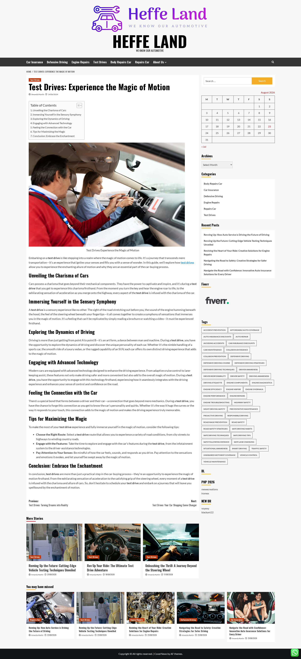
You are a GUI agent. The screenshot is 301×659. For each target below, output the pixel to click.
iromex (205, 493)
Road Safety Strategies (215, 429)
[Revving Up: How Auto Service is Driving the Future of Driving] (50, 608)
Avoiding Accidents (213, 343)
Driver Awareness (248, 370)
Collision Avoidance (237, 350)
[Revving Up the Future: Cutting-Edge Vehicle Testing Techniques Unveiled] (54, 542)
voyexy (205, 508)
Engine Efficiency (212, 389)
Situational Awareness (215, 448)
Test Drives (100, 62)
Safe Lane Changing (244, 442)
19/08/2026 (110, 574)
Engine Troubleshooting (216, 402)
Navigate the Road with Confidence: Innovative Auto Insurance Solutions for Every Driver (237, 272)
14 (249, 119)
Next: (174, 503)
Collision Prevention (214, 356)
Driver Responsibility (214, 376)
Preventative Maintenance (244, 409)
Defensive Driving (57, 62)
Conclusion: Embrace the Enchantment (54, 135)
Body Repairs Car (121, 62)
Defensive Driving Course (216, 363)
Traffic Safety (259, 448)
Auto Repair (242, 337)
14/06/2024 (53, 94)
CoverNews (160, 653)
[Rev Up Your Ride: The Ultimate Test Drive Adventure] (113, 542)
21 (249, 126)
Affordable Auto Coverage (244, 330)
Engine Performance (214, 396)
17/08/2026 (168, 574)
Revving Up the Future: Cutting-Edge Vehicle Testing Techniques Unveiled (52, 567)
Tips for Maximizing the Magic (49, 131)
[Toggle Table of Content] (77, 105)
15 (259, 119)
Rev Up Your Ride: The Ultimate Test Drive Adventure (110, 567)
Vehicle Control (248, 455)
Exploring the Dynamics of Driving (51, 118)
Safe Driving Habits (242, 429)
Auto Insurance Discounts (217, 337)
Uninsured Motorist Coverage (219, 455)
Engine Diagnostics (262, 383)
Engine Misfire (233, 389)
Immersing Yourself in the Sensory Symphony (57, 114)
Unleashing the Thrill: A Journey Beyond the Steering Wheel (171, 567)
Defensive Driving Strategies (249, 363)
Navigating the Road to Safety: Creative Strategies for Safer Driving (235, 262)
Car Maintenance (212, 350)
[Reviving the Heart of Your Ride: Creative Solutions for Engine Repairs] (150, 608)
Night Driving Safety (214, 409)
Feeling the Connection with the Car (52, 127)
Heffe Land (149, 40)
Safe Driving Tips (242, 435)
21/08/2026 (51, 574)
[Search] (273, 62)
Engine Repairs (80, 62)
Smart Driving (239, 448)
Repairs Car (142, 62)
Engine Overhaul (254, 389)
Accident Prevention (214, 330)
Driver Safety (237, 376)
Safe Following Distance (216, 442)
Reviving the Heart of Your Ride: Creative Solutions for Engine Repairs (237, 252)
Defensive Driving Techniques (218, 370)
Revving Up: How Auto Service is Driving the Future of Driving (236, 234)
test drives (187, 262)
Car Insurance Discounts (242, 343)
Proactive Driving (213, 416)
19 (228, 126)
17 (206, 126)
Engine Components (237, 383)
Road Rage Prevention (215, 422)
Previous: (48, 503)
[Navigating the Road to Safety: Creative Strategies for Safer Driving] (201, 608)
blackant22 (207, 512)
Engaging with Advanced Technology (52, 123)
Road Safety (238, 422)
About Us (158, 62)
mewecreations (209, 489)
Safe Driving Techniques (216, 435)
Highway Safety (242, 402)
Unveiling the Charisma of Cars (49, 110)
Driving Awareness (259, 376)
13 (238, 119)
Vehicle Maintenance (214, 462)
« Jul (203, 146)
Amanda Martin (37, 94)
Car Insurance (34, 62)
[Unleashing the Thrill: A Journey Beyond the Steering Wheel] (171, 542)
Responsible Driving (237, 416)
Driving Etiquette (212, 383)
